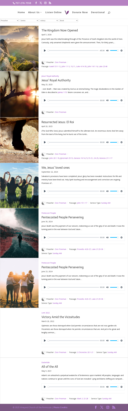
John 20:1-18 (54, 158)
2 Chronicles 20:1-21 (85, 352)
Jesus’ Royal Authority (50, 76)
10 (72, 66)
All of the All (50, 367)
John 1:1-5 (66, 66)
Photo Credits (60, 407)
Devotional (98, 12)
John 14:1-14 (93, 66)
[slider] (73, 50)
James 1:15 (62, 92)
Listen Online (53, 12)
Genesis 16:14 (79, 158)
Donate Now (80, 12)
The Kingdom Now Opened (60, 30)
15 (87, 158)
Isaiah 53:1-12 (54, 66)
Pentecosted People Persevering (63, 217)
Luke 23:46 (103, 66)
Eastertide (46, 362)
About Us (34, 12)
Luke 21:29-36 (97, 249)
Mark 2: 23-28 (82, 398)
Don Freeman (60, 62)
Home (21, 12)
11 (74, 66)
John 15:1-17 (82, 203)
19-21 (90, 158)
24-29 (96, 158)
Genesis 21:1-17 (105, 158)
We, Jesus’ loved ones (56, 168)
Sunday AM (105, 203)
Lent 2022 (46, 313)
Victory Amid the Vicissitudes (61, 317)
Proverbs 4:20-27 (84, 249)
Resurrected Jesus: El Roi (58, 122)
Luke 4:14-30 (81, 66)
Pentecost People (49, 213)
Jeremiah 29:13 (67, 158)
